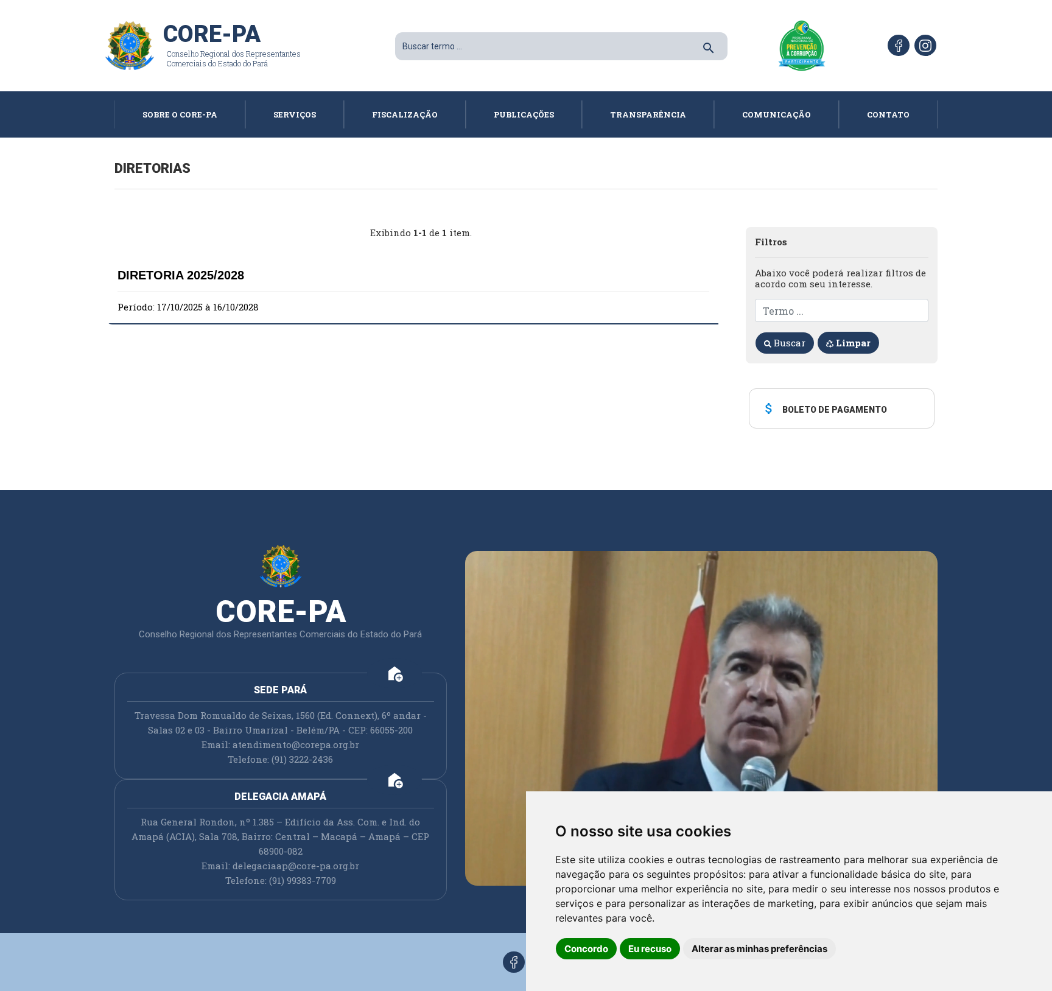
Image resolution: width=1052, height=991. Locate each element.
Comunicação (776, 114)
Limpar (852, 343)
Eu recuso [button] (650, 948)
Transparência (648, 114)
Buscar (788, 343)
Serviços (294, 114)
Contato (888, 114)
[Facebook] (898, 45)
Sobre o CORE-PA (179, 114)
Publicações (524, 114)
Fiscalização (405, 114)
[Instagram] (925, 45)
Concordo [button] (586, 948)
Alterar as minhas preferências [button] (759, 948)
